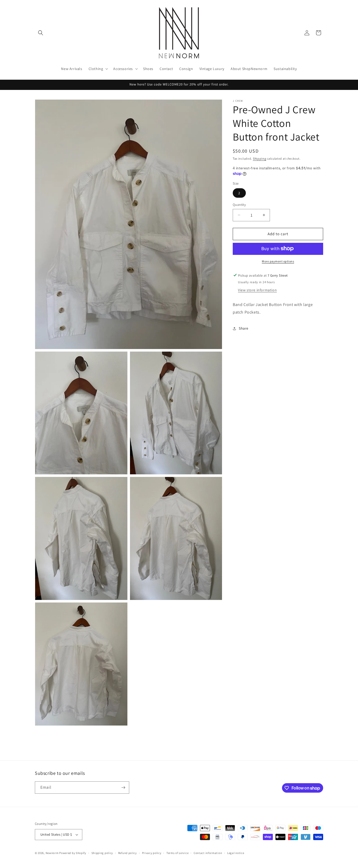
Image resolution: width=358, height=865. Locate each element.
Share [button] (243, 328)
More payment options (278, 261)
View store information (257, 290)
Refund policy (127, 853)
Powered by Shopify (72, 853)
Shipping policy (102, 853)
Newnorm (52, 853)
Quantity (239, 204)
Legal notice (235, 853)
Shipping (259, 158)
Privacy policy (151, 853)
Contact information (208, 853)
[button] (40, 33)
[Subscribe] (123, 787)
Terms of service (177, 853)
